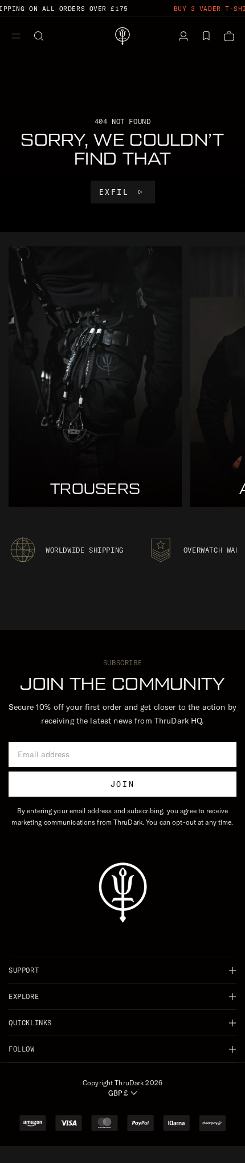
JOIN (122, 784)
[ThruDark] (122, 36)
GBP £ (118, 1093)
